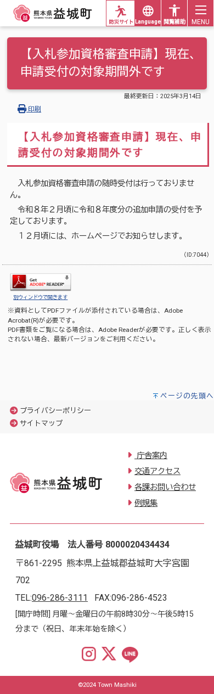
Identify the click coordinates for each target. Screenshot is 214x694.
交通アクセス (157, 471)
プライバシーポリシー (55, 411)
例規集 (145, 503)
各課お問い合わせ (165, 487)
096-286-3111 (60, 598)
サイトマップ (41, 423)
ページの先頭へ (187, 396)
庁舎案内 (150, 455)
